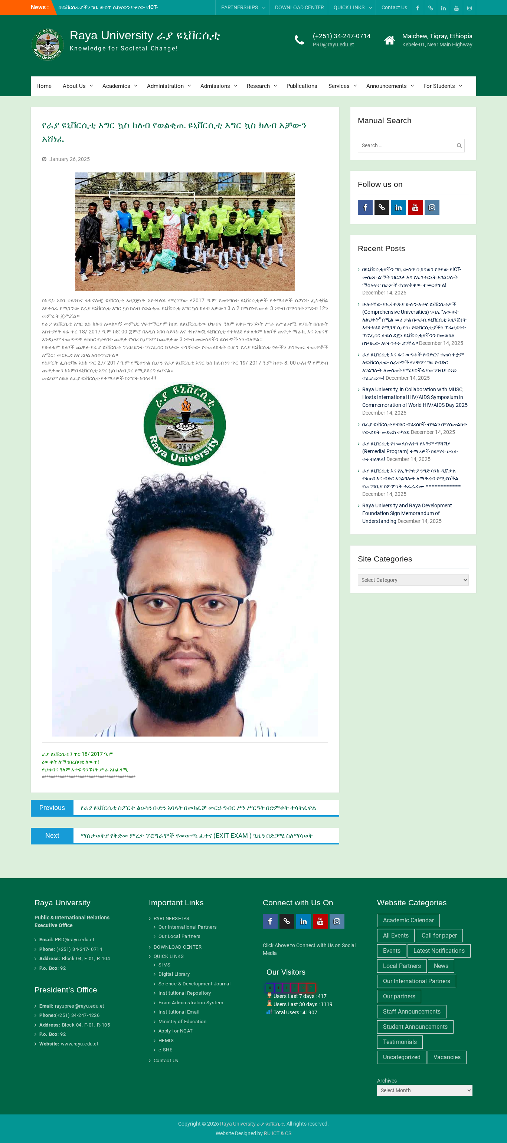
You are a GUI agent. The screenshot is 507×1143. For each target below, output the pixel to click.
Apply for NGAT (175, 1031)
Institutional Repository (184, 993)
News (441, 965)
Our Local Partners (179, 936)
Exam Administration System (190, 1002)
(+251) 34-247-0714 (342, 36)
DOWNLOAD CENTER (299, 7)
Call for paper (439, 935)
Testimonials (400, 1041)
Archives (387, 1081)
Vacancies (447, 1057)
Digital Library (174, 974)
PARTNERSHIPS (239, 7)
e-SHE (165, 1050)
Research (258, 86)
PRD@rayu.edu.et (333, 44)
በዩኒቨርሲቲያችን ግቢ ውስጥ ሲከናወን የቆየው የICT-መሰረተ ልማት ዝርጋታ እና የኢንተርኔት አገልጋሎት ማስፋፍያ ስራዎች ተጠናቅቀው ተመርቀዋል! (411, 277)
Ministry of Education (182, 1021)
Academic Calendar (408, 920)
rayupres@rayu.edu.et (79, 1006)
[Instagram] (469, 7)
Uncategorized (402, 1057)
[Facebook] (417, 7)
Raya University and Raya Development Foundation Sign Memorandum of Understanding (407, 513)
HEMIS (166, 1040)
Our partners (399, 996)
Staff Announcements (412, 1011)
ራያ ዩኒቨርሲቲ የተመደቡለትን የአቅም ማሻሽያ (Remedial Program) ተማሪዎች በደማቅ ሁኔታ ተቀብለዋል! (410, 451)
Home (44, 86)
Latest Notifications (439, 950)
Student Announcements (415, 1026)
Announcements (386, 86)
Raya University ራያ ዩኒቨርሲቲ (145, 35)
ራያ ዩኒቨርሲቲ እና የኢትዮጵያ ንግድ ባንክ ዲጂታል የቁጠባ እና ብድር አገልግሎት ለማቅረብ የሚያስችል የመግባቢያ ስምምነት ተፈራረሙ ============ (411, 478)
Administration (165, 86)
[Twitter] (430, 7)
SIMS (164, 965)
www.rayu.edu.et (80, 1044)
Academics (116, 86)
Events (391, 950)
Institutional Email (179, 1012)
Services (339, 86)
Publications (302, 86)
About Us (74, 86)
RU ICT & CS (277, 1133)
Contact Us (394, 7)
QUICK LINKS (349, 7)
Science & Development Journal (194, 983)
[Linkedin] (443, 7)
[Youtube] (456, 7)
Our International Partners (187, 927)
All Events (396, 935)
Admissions (215, 86)
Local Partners (402, 965)
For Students (439, 86)
